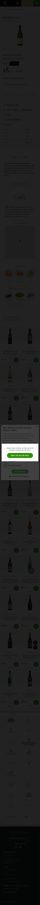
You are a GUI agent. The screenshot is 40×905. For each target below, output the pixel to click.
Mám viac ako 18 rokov (20, 455)
